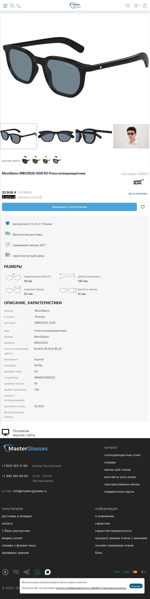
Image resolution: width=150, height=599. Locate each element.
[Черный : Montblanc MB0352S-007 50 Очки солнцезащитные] (57, 160)
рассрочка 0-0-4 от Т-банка (32, 223)
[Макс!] (48, 572)
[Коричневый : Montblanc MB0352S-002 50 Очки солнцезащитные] (36, 160)
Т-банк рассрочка (16, 530)
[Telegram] (26, 572)
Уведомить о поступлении (69, 206)
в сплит (21, 197)
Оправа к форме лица (19, 544)
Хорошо (136, 586)
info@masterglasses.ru (30, 490)
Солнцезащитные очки (122, 454)
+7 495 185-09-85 (15, 475)
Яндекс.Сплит (12, 537)
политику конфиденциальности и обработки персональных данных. (91, 587)
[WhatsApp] (37, 572)
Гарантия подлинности (113, 530)
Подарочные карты (119, 490)
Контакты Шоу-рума (120, 476)
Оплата (7, 522)
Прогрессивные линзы (122, 483)
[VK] (16, 572)
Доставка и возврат (17, 515)
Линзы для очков (117, 468)
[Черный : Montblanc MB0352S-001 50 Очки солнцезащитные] (26, 160)
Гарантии (102, 522)
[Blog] (5, 572)
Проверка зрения (15, 552)
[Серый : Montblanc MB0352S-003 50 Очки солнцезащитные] (46, 160)
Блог (98, 552)
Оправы (110, 461)
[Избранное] (128, 5)
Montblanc (42, 310)
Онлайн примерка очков (114, 544)
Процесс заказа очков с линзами (121, 537)
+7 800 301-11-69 (14, 465)
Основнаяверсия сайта (24, 432)
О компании (104, 515)
